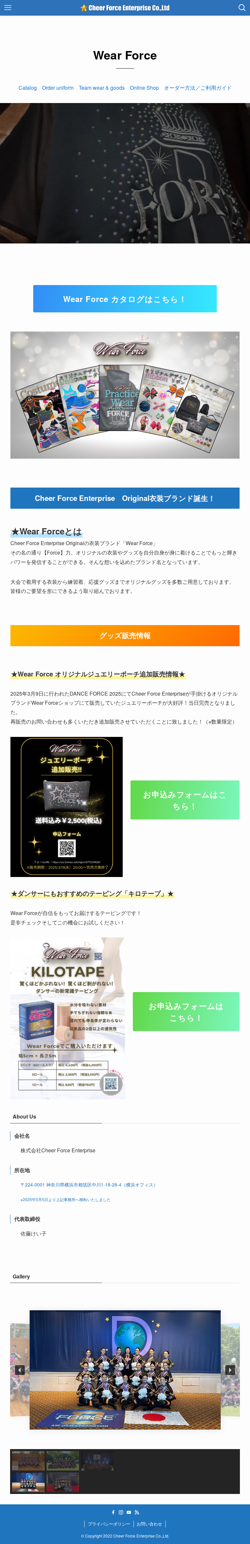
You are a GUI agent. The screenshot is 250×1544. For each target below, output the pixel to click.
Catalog (28, 87)
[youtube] (129, 1512)
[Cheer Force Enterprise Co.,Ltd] (124, 8)
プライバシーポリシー (109, 1524)
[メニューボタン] (8, 8)
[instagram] (121, 1512)
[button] (20, 1370)
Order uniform (58, 87)
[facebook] (113, 1512)
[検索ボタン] (242, 8)
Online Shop (144, 87)
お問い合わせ (149, 1524)
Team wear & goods (102, 87)
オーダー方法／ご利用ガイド (198, 87)
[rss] (137, 1512)
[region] (125, 1392)
